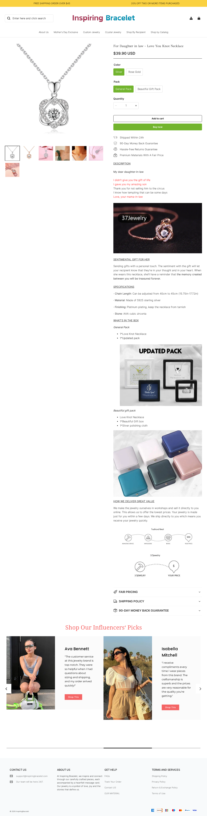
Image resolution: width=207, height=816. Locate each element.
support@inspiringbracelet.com (32, 776)
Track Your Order (112, 781)
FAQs (107, 776)
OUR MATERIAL (112, 793)
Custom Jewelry (91, 32)
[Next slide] (200, 689)
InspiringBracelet (22, 811)
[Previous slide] (6, 689)
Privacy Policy (158, 781)
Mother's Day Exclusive (66, 32)
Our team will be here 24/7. (29, 781)
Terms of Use (158, 793)
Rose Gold (134, 71)
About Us (44, 32)
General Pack (123, 89)
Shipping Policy (159, 776)
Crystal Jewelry (113, 32)
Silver (118, 71)
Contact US (110, 787)
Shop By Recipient (136, 32)
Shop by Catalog (159, 32)
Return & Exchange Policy (165, 787)
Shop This (73, 697)
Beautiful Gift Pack (149, 89)
